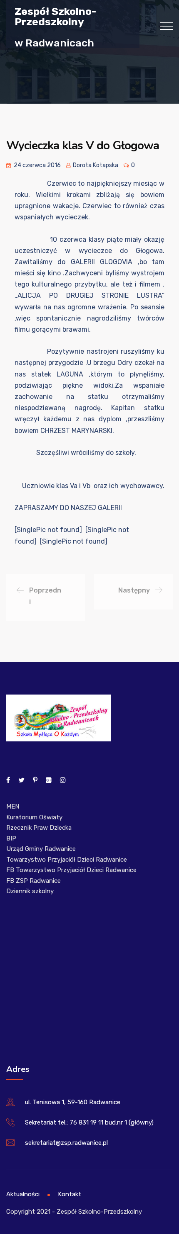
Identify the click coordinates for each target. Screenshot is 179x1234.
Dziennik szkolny (30, 891)
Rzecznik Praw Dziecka (39, 827)
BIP (11, 838)
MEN (12, 806)
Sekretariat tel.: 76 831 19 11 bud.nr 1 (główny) (89, 1122)
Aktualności (23, 1194)
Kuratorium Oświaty (34, 817)
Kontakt (69, 1194)
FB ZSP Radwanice (33, 880)
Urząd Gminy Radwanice (41, 849)
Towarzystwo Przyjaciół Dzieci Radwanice (66, 859)
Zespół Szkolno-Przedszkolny (55, 16)
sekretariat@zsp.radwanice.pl (66, 1143)
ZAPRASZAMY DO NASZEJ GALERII (68, 508)
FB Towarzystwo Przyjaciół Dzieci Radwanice (71, 870)
